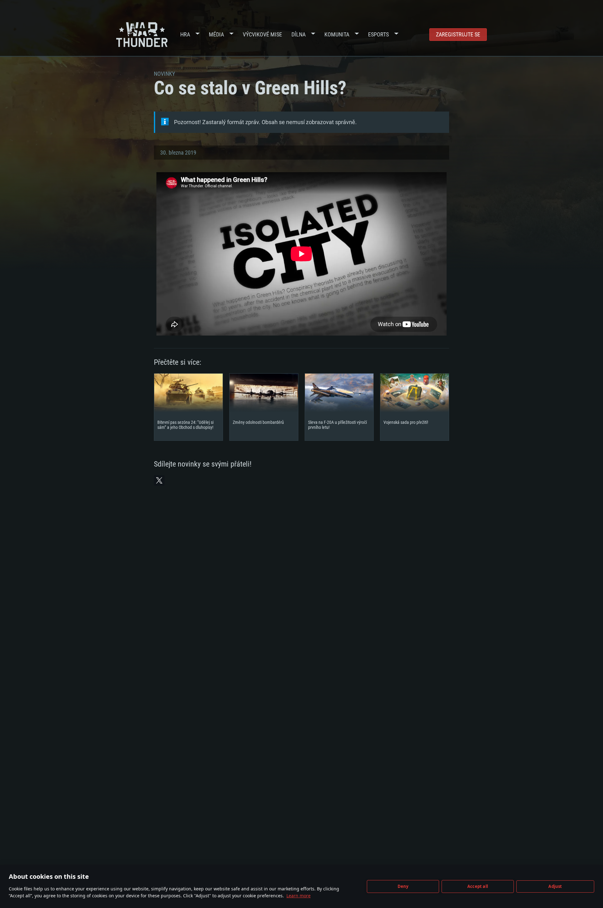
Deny (403, 886)
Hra (185, 34)
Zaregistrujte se (458, 34)
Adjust (555, 886)
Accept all (477, 886)
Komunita (336, 34)
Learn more (298, 896)
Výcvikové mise (262, 34)
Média (216, 34)
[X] (159, 480)
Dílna (298, 34)
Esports (378, 34)
